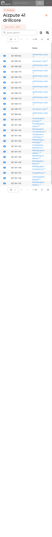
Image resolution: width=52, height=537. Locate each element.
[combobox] (13, 39)
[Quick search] (40, 3)
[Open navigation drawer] (48, 3)
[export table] (41, 33)
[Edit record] (46, 15)
